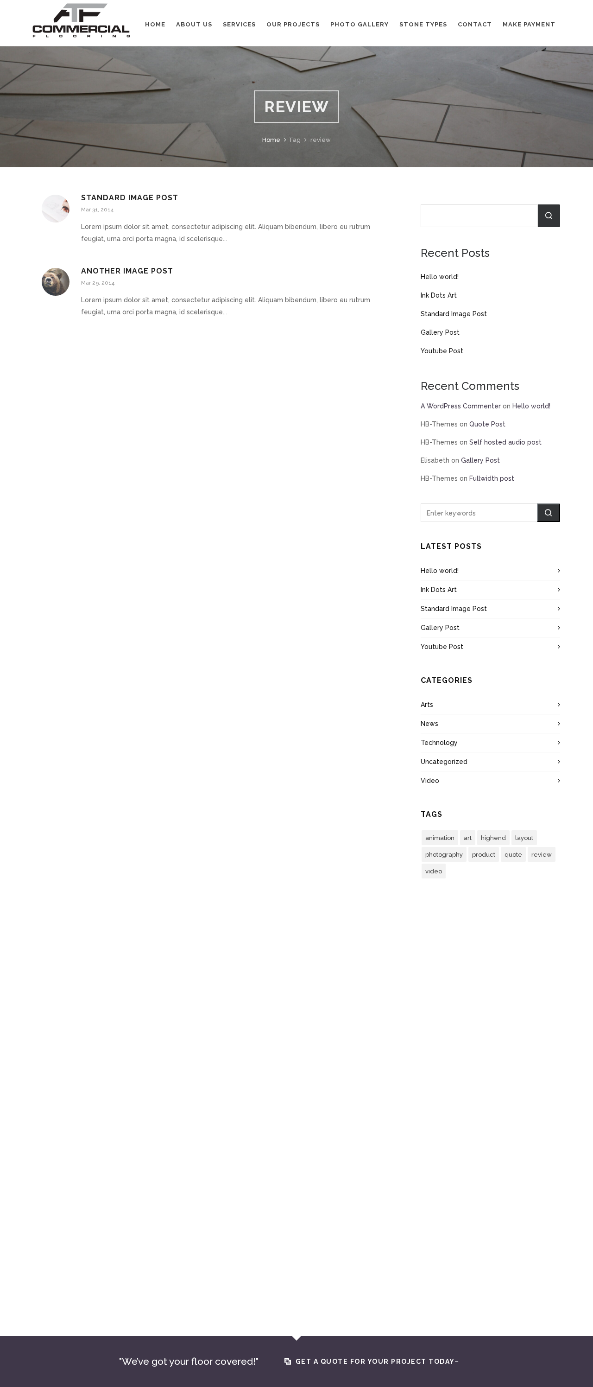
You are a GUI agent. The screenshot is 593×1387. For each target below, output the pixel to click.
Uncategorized (444, 761)
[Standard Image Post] (55, 208)
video (433, 871)
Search (549, 215)
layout (524, 837)
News (429, 723)
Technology (439, 742)
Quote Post (487, 424)
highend (493, 837)
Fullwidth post (491, 478)
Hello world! (440, 276)
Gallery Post (440, 332)
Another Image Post (127, 271)
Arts (427, 704)
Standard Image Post (129, 197)
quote (513, 854)
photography (444, 854)
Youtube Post (442, 351)
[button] (548, 512)
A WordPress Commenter (461, 406)
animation (439, 837)
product (483, 854)
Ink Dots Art (439, 295)
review (541, 854)
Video (430, 780)
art (468, 837)
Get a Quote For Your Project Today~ (378, 1361)
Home (271, 139)
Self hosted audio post (505, 442)
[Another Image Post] (55, 282)
